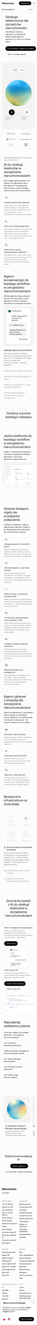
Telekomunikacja (25, 1212)
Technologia (24, 1221)
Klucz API (5, 1275)
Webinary (22, 1266)
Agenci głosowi (25, 1204)
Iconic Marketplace (26, 1255)
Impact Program (25, 1258)
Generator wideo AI (9, 1240)
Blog (21, 1252)
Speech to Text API (9, 1266)
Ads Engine (6, 1243)
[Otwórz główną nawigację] (34, 3)
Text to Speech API (9, 1263)
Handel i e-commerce (23, 1225)
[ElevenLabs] (8, 3)
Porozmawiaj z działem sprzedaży (21, 49)
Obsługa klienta (25, 1234)
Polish (7, 1193)
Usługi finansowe (25, 1215)
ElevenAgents (23, 1201)
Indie (21, 1278)
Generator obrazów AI (9, 1236)
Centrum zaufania (25, 1275)
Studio (4, 1226)
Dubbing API (6, 1261)
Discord (5, 1298)
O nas (21, 1287)
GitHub (4, 1293)
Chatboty (22, 1237)
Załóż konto (11, 943)
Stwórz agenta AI (19, 1166)
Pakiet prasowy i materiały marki (25, 1297)
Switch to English (26, 1319)
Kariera (22, 1290)
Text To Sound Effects (7, 1214)
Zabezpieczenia (25, 1293)
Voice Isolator (7, 1220)
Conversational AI (25, 1207)
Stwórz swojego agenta (17, 54)
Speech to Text (7, 1207)
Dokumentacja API (8, 1252)
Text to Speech (7, 1204)
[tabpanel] (18, 473)
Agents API (6, 1255)
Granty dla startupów (27, 1261)
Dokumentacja (24, 1269)
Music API (5, 1272)
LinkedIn (5, 1290)
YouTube (5, 1296)
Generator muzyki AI (9, 1223)
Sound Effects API (8, 1269)
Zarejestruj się (25, 3)
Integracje (23, 1210)
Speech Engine (7, 1258)
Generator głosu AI (9, 1232)
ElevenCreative (7, 1201)
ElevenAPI (5, 1249)
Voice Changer (7, 1210)
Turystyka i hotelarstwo (23, 1230)
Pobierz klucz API (13, 989)
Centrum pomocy (25, 1263)
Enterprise (23, 1272)
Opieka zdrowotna (26, 1218)
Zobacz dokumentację (15, 983)
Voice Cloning (7, 1217)
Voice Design (7, 1229)
